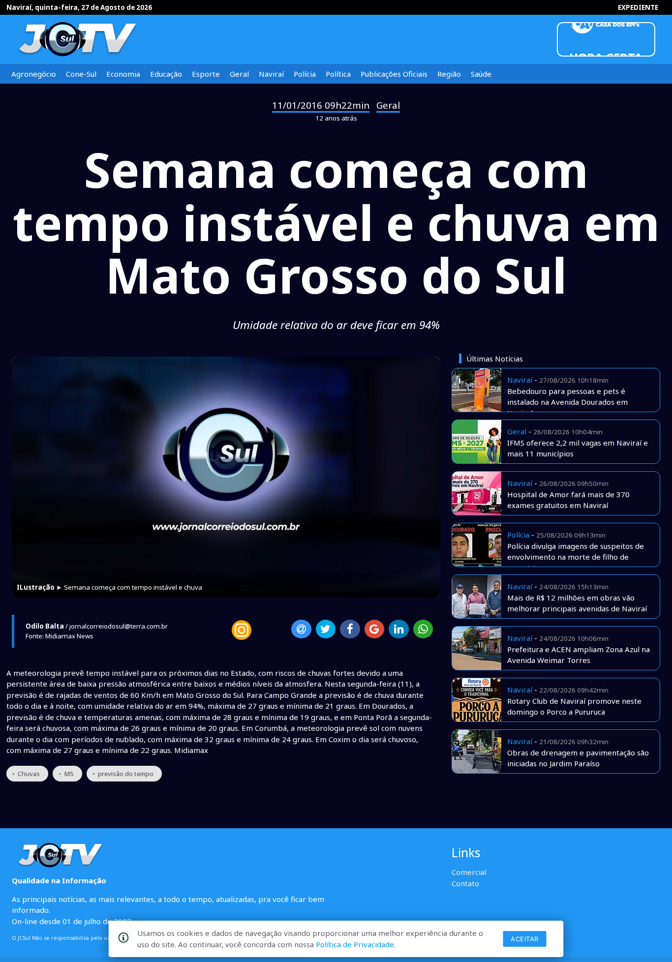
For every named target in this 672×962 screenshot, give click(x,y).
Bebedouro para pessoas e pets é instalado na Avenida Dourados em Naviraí (567, 402)
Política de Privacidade (355, 944)
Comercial (469, 872)
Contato (465, 883)
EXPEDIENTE (638, 7)
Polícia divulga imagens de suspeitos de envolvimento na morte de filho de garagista (575, 557)
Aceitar (525, 939)
